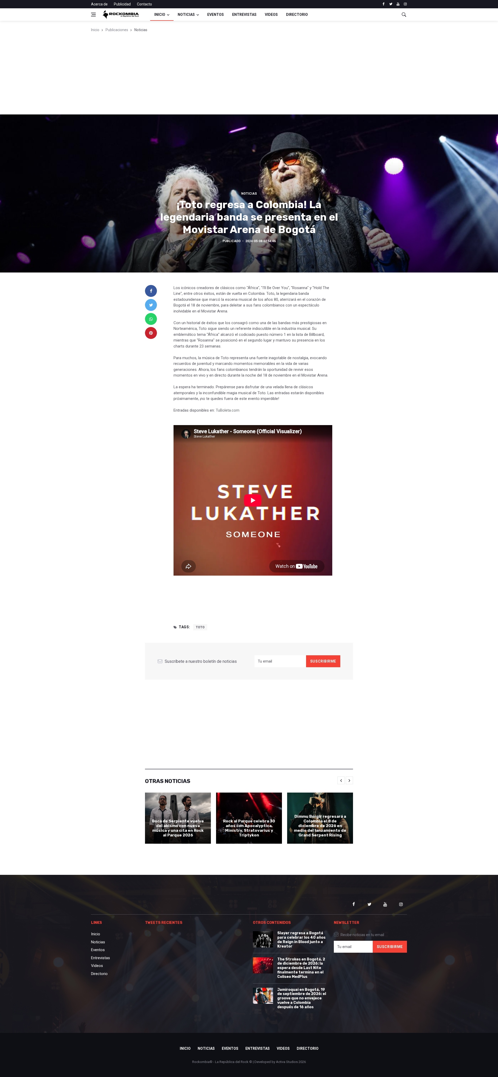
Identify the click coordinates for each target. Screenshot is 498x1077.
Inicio (159, 14)
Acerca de (99, 4)
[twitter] (390, 4)
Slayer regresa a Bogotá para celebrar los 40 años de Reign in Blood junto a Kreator (301, 939)
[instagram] (405, 4)
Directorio (297, 14)
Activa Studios (287, 1062)
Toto (200, 627)
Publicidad (122, 4)
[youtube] (398, 4)
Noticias (186, 14)
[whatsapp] (151, 319)
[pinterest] (151, 333)
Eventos (215, 14)
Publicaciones (117, 30)
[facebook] (383, 4)
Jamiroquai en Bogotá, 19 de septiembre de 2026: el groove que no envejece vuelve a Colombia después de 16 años (301, 998)
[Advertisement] (249, 75)
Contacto (144, 4)
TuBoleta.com (227, 410)
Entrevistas (244, 14)
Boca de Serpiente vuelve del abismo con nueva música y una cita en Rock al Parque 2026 (178, 828)
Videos (271, 14)
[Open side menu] (93, 14)
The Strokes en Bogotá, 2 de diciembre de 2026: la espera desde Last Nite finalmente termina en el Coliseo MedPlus (301, 968)
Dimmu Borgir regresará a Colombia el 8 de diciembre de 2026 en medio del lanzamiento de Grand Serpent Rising (320, 825)
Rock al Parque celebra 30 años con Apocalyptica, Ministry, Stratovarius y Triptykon (249, 828)
